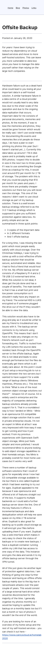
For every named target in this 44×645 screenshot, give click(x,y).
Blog (18, 8)
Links (34, 8)
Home (10, 8)
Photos (25, 8)
